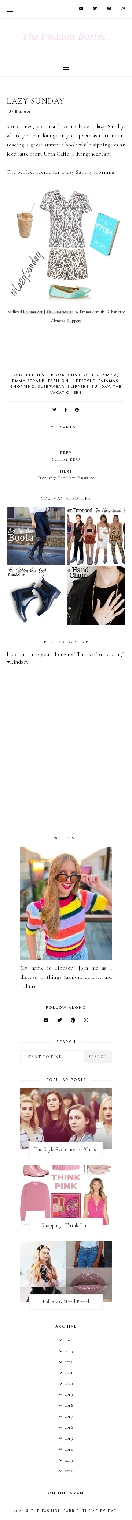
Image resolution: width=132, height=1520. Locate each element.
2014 (18, 375)
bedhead (37, 375)
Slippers (74, 320)
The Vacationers (59, 311)
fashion (58, 381)
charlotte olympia (92, 375)
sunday (101, 387)
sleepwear (51, 387)
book (58, 375)
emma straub (28, 381)
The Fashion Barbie (55, 1511)
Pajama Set (33, 311)
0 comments (66, 427)
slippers (78, 387)
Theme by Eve (99, 1511)
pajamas (108, 381)
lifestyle (83, 381)
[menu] (10, 9)
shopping (23, 387)
